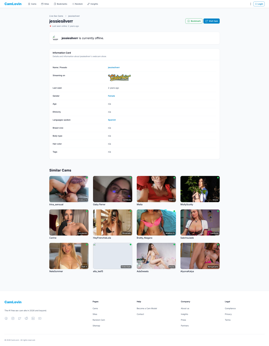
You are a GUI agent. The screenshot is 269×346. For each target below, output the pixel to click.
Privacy (228, 314)
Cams (95, 308)
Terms (227, 320)
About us (185, 308)
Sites (95, 314)
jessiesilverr (74, 16)
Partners (185, 325)
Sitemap (96, 325)
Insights (184, 314)
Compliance (230, 308)
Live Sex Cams (56, 16)
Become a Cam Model (147, 308)
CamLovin (13, 4)
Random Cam (99, 320)
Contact (140, 314)
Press (183, 320)
